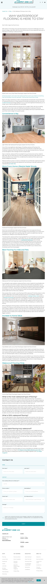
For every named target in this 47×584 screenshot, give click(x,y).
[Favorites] (42, 2)
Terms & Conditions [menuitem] (38, 568)
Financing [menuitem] (4, 574)
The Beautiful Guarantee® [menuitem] (28, 564)
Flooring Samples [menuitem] (15, 562)
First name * (4, 468)
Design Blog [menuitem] (16, 571)
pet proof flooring (8, 297)
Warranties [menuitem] (27, 567)
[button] (40, 2)
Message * (4, 504)
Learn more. (31, 581)
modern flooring (6, 102)
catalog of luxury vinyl (33, 296)
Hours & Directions (6, 540)
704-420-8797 (32, 7)
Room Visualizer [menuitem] (17, 559)
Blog (10, 11)
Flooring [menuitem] (4, 556)
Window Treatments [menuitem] (4, 569)
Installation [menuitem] (27, 569)
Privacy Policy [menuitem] (39, 570)
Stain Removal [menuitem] (28, 556)
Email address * (27, 488)
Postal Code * (5, 496)
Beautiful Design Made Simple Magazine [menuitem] (16, 566)
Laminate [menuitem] (4, 565)
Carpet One (4, 11)
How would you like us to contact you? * (10, 480)
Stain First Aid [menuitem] (28, 559)
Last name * (26, 468)
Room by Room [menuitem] (17, 556)
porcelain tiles (12, 163)
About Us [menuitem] (38, 556)
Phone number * (5, 488)
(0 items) (44, 2)
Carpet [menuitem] (3, 563)
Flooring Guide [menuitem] (28, 561)
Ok (38, 580)
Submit (23, 523)
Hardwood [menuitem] (4, 561)
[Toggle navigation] (2, 2)
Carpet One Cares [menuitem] (38, 562)
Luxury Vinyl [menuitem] (5, 559)
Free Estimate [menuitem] (5, 571)
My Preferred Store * (28, 496)
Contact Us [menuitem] (38, 565)
